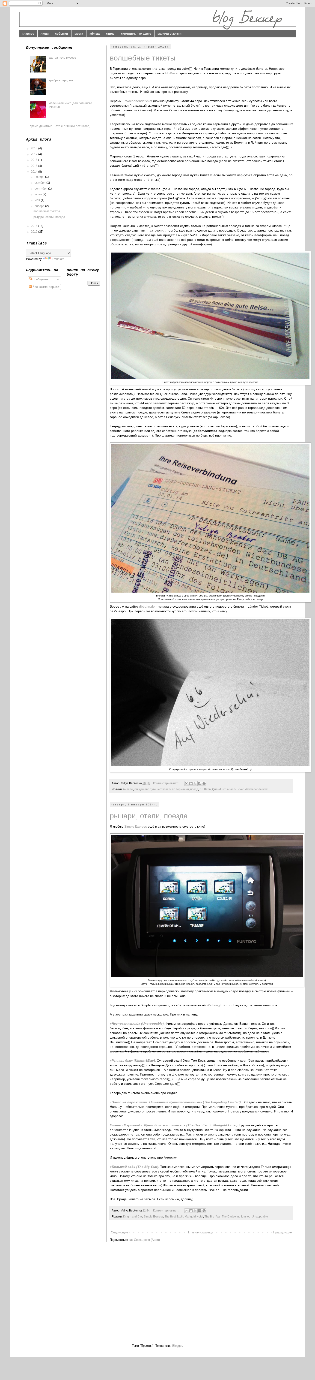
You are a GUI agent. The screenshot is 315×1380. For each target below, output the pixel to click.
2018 (34, 148)
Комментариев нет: (166, 783)
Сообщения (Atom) (147, 1239)
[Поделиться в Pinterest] (204, 783)
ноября (40, 176)
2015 (34, 166)
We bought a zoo (219, 1005)
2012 (34, 231)
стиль (110, 33)
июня (39, 194)
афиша (94, 33)
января (40, 206)
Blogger (177, 1345)
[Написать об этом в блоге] (191, 783)
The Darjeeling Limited (236, 1216)
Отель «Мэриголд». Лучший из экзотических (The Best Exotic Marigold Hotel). (174, 1125)
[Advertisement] (65, 1296)
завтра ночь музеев (62, 57)
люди (45, 33)
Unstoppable (260, 1216)
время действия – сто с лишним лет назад (59, 126)
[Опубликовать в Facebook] (199, 783)
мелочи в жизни (169, 33)
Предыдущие (282, 1232)
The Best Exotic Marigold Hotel (184, 1216)
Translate (58, 259)
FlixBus (170, 73)
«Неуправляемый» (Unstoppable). (137, 1023)
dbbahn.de (147, 606)
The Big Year (212, 1216)
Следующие (119, 1232)
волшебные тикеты (142, 58)
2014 (34, 171)
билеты (128, 789)
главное (28, 33)
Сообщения (40, 279)
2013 (34, 226)
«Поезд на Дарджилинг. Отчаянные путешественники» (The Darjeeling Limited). (176, 1102)
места (78, 33)
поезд (194, 789)
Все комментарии (44, 287)
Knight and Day (132, 1216)
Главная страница (200, 1232)
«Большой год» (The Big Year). (134, 1167)
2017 (34, 154)
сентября (41, 188)
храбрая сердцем (61, 80)
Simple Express (135, 826)
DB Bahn (205, 789)
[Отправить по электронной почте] (186, 783)
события (61, 33)
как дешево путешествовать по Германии (161, 789)
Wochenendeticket (138, 101)
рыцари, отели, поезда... (152, 816)
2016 (34, 160)
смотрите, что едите (136, 33)
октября (40, 182)
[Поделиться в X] (195, 783)
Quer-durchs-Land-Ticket (228, 789)
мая (38, 200)
